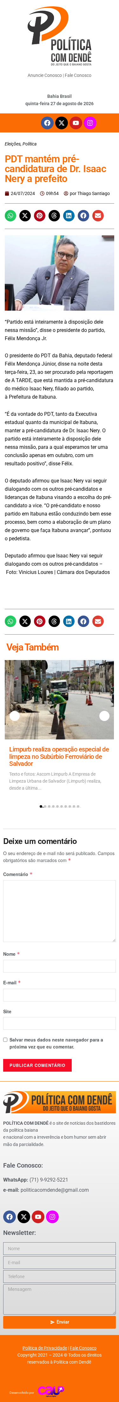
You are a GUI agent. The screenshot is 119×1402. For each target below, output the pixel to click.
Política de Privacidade (45, 1348)
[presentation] (15, 716)
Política (29, 143)
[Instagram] (90, 123)
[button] (10, 215)
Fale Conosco (78, 75)
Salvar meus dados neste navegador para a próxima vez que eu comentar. (56, 1043)
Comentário (18, 874)
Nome (11, 954)
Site (7, 1011)
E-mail (12, 982)
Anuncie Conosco (45, 75)
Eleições (13, 143)
